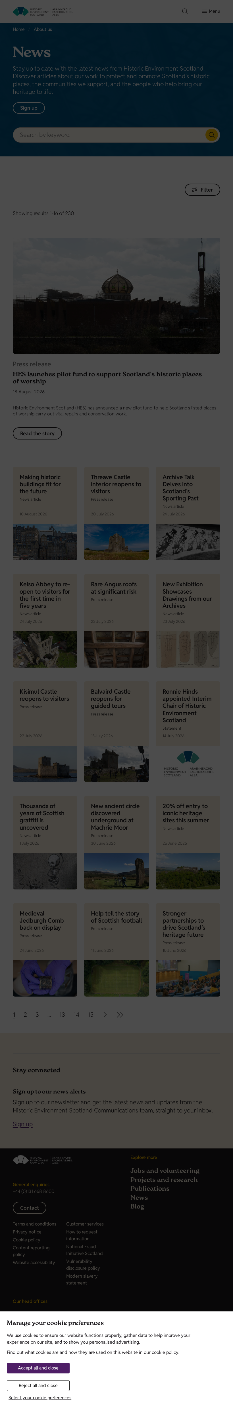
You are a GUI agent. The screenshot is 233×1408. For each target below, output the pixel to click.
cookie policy (165, 1352)
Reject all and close (38, 1385)
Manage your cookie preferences (55, 1323)
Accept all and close (38, 1368)
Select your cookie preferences (40, 1398)
